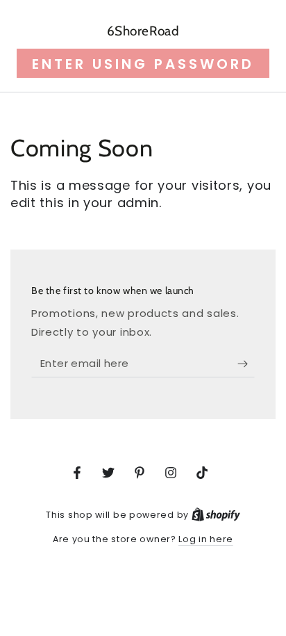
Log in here (205, 539)
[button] (143, 63)
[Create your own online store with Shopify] (216, 514)
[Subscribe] (246, 363)
